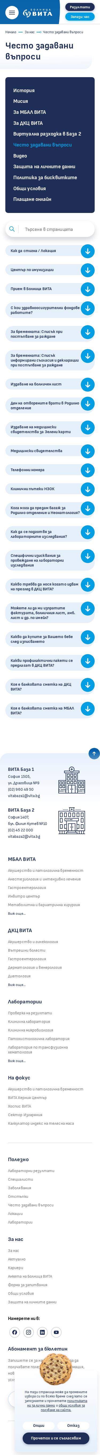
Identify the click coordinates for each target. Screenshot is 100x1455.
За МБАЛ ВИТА (29, 112)
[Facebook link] (14, 1332)
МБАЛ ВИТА (22, 859)
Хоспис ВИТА (19, 1106)
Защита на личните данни (44, 167)
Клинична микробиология (30, 1030)
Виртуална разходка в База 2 (47, 134)
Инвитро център (24, 896)
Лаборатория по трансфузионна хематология (38, 1050)
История (24, 91)
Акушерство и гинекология (33, 941)
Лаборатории (25, 1002)
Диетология (19, 976)
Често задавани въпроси (42, 145)
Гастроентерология (27, 887)
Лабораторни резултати (31, 1170)
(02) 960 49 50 (21, 789)
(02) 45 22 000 (20, 830)
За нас (30, 32)
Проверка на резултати (30, 1013)
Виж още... (17, 913)
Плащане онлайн (32, 199)
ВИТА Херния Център (27, 1097)
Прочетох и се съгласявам (56, 1438)
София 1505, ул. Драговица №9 (24, 780)
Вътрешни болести (27, 950)
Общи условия (29, 189)
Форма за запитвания (27, 1285)
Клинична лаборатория (29, 1021)
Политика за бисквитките (45, 178)
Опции (39, 1425)
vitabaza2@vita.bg (24, 836)
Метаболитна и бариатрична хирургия (44, 905)
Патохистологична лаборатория (39, 1038)
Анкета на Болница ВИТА (30, 1276)
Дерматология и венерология (35, 967)
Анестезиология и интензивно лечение (44, 879)
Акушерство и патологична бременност (46, 870)
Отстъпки (18, 1196)
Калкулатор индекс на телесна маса (41, 1123)
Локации (15, 1213)
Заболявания (19, 1188)
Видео (20, 156)
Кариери (15, 1267)
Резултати (80, 7)
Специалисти (20, 1179)
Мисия (20, 101)
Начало (11, 32)
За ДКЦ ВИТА (28, 123)
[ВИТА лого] (37, 11)
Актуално (17, 1259)
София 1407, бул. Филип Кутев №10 (27, 820)
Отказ (73, 1425)
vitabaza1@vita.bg (24, 795)
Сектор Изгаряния (25, 1115)
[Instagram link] (28, 1332)
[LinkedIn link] (42, 1332)
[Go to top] (94, 753)
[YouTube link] (56, 1332)
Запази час (80, 16)
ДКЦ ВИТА (20, 930)
